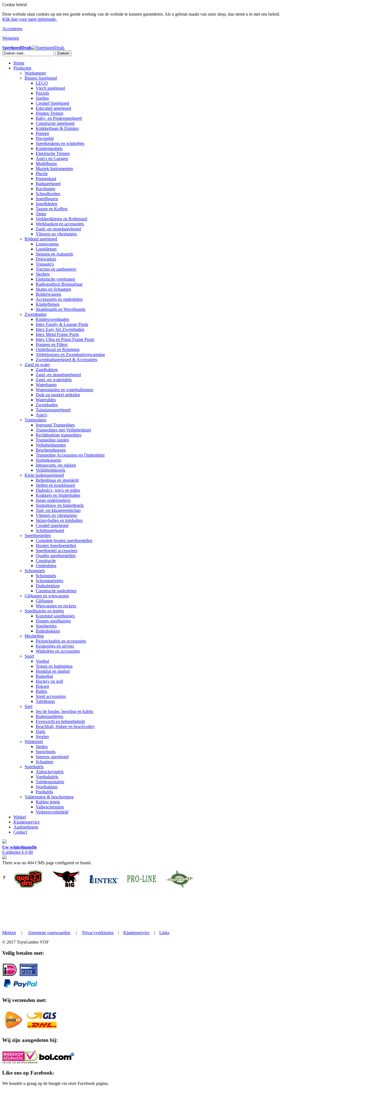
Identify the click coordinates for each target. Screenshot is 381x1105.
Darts (40, 731)
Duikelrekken (48, 585)
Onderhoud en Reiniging (57, 349)
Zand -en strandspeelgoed (58, 228)
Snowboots (46, 751)
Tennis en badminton (54, 666)
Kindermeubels (49, 148)
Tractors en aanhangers (56, 269)
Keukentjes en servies (55, 646)
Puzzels (42, 93)
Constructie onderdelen (56, 590)
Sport (29, 656)
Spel (28, 706)
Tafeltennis (45, 701)
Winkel (19, 817)
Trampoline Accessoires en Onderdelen (70, 455)
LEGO (42, 83)
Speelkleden (46, 203)
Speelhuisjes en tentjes (44, 610)
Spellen (42, 98)
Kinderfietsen (47, 304)
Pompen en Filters (51, 344)
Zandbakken (47, 369)
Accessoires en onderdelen (59, 299)
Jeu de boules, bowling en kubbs (64, 711)
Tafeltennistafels (50, 781)
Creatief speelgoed (52, 525)
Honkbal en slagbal (53, 671)
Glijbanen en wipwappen (47, 595)
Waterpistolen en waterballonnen (64, 389)
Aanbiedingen (25, 827)
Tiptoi (41, 213)
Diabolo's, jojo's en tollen (58, 490)
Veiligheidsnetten (51, 445)
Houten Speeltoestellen (56, 545)
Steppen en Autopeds (54, 254)
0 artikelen (19, 850)
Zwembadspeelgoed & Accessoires (66, 359)
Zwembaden (36, 314)
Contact (20, 832)
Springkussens (48, 460)
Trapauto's (45, 264)
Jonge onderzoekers (53, 500)
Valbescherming (50, 807)
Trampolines (35, 419)
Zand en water (37, 364)
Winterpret (34, 741)
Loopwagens (47, 244)
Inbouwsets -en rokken (56, 465)
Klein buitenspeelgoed (44, 475)
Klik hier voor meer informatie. (29, 19)
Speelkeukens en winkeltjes (60, 143)
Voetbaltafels (47, 776)
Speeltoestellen (38, 535)
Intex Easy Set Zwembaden (60, 329)
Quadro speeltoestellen (56, 555)
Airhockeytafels (50, 771)
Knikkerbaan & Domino (57, 128)
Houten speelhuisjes (53, 621)
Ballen (41, 691)
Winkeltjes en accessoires (58, 651)
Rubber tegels (48, 801)
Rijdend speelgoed (41, 239)
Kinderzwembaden (52, 319)
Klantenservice (26, 822)
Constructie (46, 560)
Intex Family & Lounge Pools (62, 324)
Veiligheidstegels (50, 470)
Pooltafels (44, 791)
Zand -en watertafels (54, 379)
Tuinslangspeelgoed (53, 409)
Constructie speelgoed (55, 123)
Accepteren (12, 28)
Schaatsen (44, 761)
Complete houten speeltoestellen (64, 540)
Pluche (42, 173)
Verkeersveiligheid (52, 812)
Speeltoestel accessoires (56, 550)
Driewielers (46, 259)
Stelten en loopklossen (55, 485)
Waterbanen (46, 384)
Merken (9, 932)
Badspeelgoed (48, 183)
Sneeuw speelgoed (52, 756)
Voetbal (42, 661)
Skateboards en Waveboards (60, 309)
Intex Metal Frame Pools (57, 334)
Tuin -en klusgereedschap (58, 510)
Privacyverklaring (98, 932)
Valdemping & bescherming (49, 796)
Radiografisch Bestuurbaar (59, 284)
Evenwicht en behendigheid (60, 721)
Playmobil (45, 138)
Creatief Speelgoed (52, 103)
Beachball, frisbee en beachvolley (65, 726)
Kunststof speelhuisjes (55, 616)
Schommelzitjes (49, 580)
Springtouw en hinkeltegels (60, 505)
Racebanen (45, 188)
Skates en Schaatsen (53, 289)
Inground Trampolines (55, 425)
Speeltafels (34, 766)
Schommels (35, 570)
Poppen (42, 133)
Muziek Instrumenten (54, 168)
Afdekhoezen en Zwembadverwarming (70, 354)
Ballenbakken (48, 631)
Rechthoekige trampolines (58, 435)
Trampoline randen (52, 440)
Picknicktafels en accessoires (61, 641)
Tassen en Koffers (51, 208)
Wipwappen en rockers (56, 605)
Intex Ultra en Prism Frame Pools (65, 339)
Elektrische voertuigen (55, 279)
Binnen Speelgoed (41, 78)
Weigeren (10, 38)
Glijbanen (44, 600)
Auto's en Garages (52, 158)
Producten (22, 68)
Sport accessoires (51, 696)
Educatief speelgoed (53, 108)
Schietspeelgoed (50, 530)
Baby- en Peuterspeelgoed (59, 118)
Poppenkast (46, 178)
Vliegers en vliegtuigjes (56, 233)
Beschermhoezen (51, 450)
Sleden (42, 746)
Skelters (43, 274)
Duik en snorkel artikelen (58, 394)
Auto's (41, 414)
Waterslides (46, 399)
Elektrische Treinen (53, 153)
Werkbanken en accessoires (60, 223)
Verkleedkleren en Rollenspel (61, 218)
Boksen (42, 686)
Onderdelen (46, 565)
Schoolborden (48, 193)
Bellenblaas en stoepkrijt (57, 480)
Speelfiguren (47, 198)
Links (164, 932)
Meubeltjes (34, 636)
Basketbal (44, 676)
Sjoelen (42, 736)
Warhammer (35, 73)
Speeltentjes (46, 626)
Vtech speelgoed (50, 88)
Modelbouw (46, 163)
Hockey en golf (49, 681)
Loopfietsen (46, 249)
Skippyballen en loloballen (59, 520)
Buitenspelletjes (49, 716)
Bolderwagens (48, 294)
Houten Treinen (49, 113)
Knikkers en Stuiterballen (58, 495)
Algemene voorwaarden (49, 932)
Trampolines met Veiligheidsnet (63, 430)
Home (18, 63)
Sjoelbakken (46, 786)
